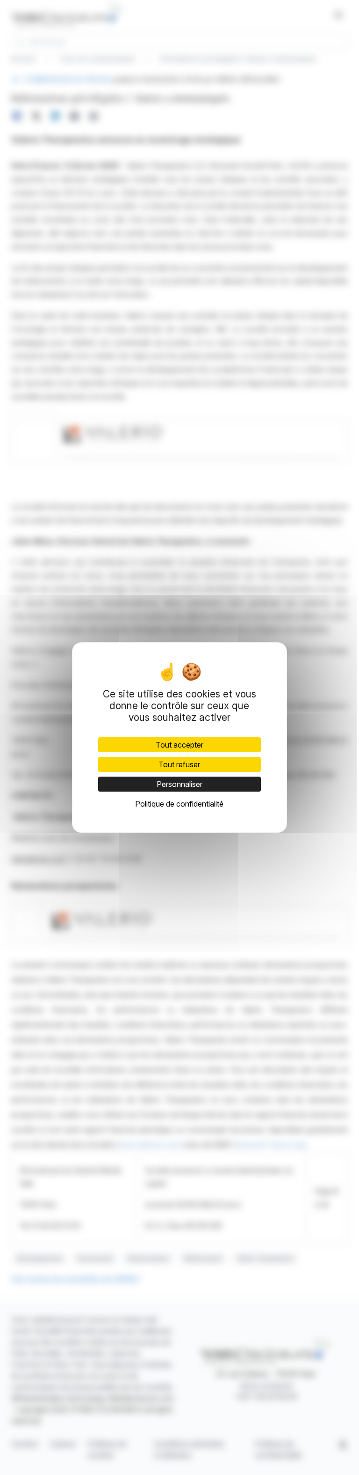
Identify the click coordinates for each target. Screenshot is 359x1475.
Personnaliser (179, 784)
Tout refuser (179, 764)
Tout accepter (179, 744)
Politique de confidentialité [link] (179, 803)
